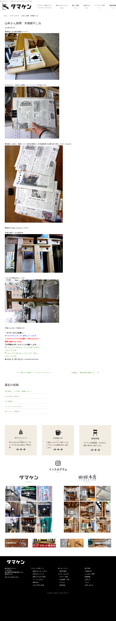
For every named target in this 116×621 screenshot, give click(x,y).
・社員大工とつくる (37, 574)
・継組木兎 (35, 582)
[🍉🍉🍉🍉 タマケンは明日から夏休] (13, 493)
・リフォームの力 (37, 579)
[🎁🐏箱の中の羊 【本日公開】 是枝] (28, 509)
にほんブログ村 (10, 350)
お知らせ (87, 579)
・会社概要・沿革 (63, 579)
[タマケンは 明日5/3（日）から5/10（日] (13, 525)
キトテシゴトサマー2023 (13, 406)
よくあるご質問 (90, 574)
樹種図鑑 (87, 577)
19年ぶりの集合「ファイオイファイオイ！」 (36, 372)
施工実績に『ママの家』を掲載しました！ (19, 391)
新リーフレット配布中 (12, 411)
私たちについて (63, 568)
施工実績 (87, 568)
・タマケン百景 (63, 577)
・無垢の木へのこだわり (39, 571)
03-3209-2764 (13, 577)
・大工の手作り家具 (37, 585)
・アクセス (61, 582)
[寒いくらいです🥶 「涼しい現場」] (28, 493)
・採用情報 (61, 585)
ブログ (87, 582)
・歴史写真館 (62, 571)
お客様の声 (88, 571)
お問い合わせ (89, 585)
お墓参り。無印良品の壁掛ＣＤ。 (84, 372)
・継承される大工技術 (38, 577)
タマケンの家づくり (37, 568)
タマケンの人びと (63, 574)
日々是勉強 (8, 401)
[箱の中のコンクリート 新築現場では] (13, 509)
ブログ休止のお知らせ (12, 396)
